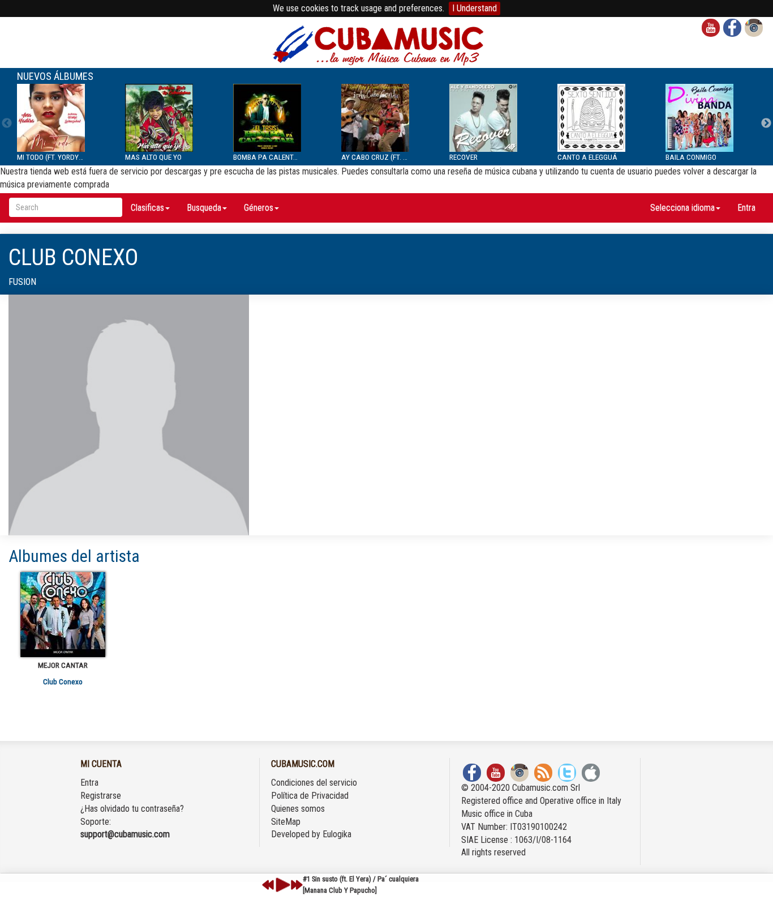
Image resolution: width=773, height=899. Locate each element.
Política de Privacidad (310, 795)
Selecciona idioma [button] (682, 207)
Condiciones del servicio (314, 782)
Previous (6, 123)
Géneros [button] (258, 207)
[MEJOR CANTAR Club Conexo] (62, 614)
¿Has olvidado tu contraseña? (132, 808)
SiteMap (285, 821)
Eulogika (337, 834)
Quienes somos (298, 808)
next (296, 885)
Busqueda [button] (204, 207)
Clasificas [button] (147, 207)
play (281, 885)
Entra (746, 207)
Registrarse (100, 795)
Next (766, 123)
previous (268, 885)
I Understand (474, 8)
